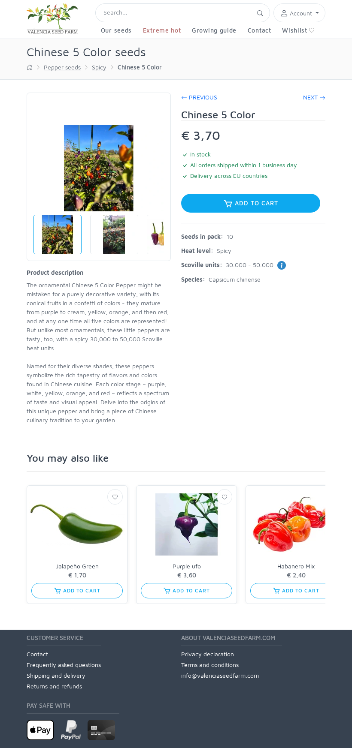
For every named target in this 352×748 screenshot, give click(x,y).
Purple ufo (187, 566)
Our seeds (116, 30)
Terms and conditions (210, 664)
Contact (259, 30)
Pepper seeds (62, 67)
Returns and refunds (54, 686)
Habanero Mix (296, 566)
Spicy (99, 67)
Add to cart (255, 203)
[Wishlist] (115, 497)
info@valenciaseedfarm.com (220, 675)
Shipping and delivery (56, 675)
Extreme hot (162, 30)
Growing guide (214, 30)
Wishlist (294, 30)
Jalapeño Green (77, 566)
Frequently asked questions (64, 664)
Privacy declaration (207, 654)
